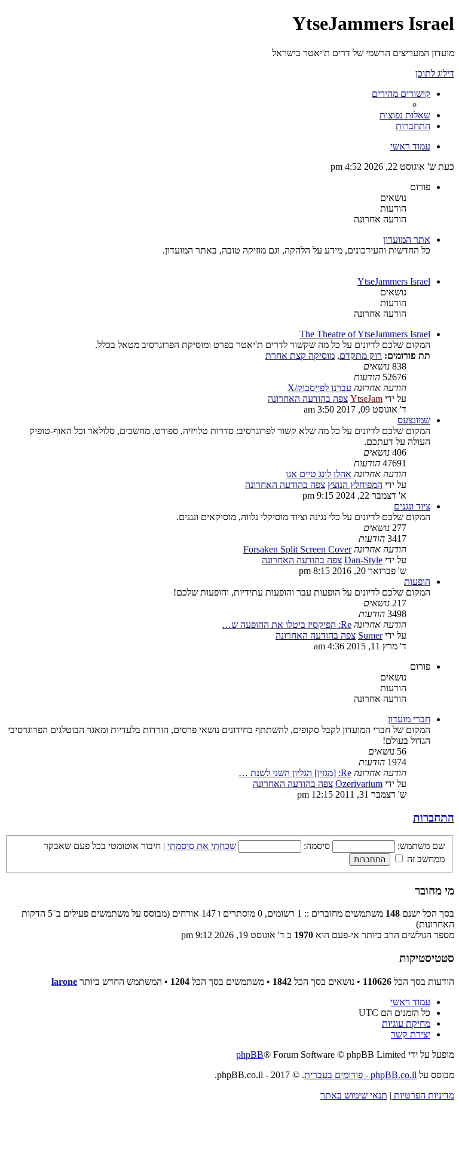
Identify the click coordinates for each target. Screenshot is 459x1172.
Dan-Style (363, 560)
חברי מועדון (409, 719)
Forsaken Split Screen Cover (297, 549)
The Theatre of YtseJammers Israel (364, 334)
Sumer (370, 635)
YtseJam (366, 398)
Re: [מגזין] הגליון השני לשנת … (294, 773)
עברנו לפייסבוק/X (319, 388)
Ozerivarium (358, 784)
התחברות (433, 817)
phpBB (250, 1054)
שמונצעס (413, 420)
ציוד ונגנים (412, 506)
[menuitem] (405, 115)
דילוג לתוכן (434, 73)
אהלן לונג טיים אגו (318, 474)
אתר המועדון (406, 239)
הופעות (417, 581)
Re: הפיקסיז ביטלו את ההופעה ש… (286, 624)
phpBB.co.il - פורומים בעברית (360, 1075)
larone (64, 981)
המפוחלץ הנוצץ (355, 485)
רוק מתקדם (360, 355)
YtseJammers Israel (393, 281)
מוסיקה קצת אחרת (300, 355)
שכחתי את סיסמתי (201, 846)
